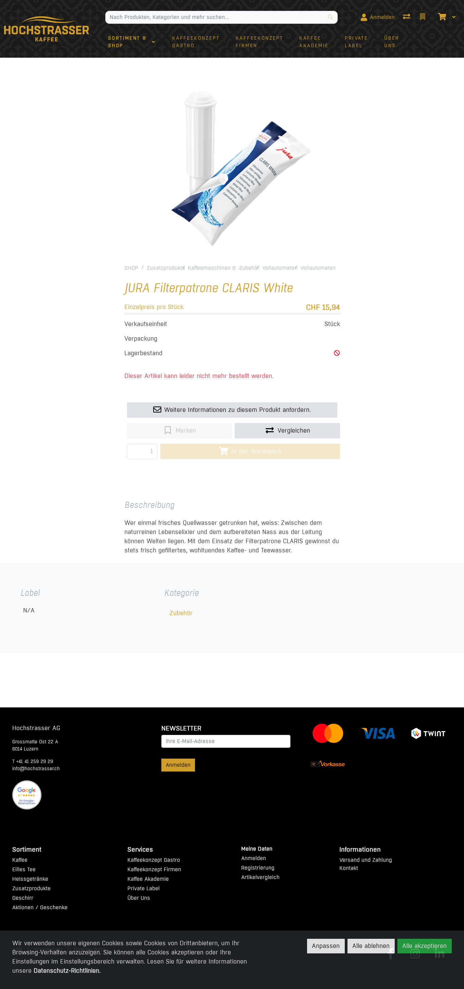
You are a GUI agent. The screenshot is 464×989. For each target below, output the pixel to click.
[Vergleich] (407, 17)
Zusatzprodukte (166, 268)
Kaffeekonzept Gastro (153, 860)
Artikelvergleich (260, 877)
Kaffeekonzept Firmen (154, 869)
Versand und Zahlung (365, 860)
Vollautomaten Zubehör (329, 268)
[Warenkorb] (441, 17)
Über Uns (138, 898)
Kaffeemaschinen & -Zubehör (224, 268)
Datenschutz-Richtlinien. (67, 970)
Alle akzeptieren (424, 946)
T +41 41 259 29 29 (32, 761)
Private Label (143, 888)
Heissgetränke (30, 879)
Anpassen (326, 946)
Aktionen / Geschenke (40, 907)
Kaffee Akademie (148, 879)
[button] (337, 353)
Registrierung (257, 867)
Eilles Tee (24, 869)
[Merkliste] (423, 17)
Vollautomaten (280, 268)
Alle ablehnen (371, 946)
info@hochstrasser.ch (36, 769)
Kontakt (348, 868)
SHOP (131, 268)
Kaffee (20, 860)
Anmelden (178, 765)
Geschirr (22, 898)
